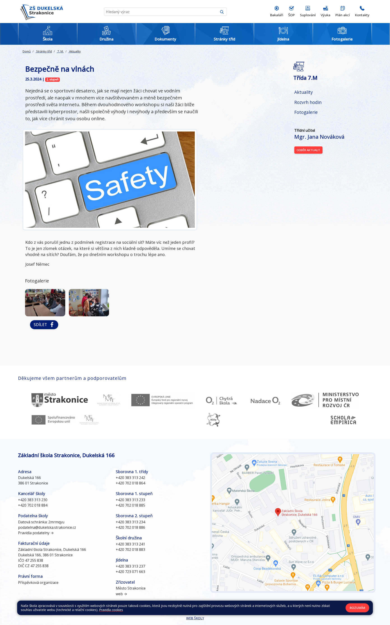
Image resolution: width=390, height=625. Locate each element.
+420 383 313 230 (32, 499)
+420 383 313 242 (130, 477)
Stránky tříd (43, 51)
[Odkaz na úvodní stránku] (40, 11)
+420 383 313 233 (130, 499)
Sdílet (41, 324)
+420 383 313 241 (130, 544)
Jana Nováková (319, 136)
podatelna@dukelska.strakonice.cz (47, 527)
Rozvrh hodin (308, 102)
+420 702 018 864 (130, 483)
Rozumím (357, 608)
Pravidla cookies (111, 610)
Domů (27, 51)
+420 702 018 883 (130, 549)
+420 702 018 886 (130, 527)
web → (121, 593)
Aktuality (74, 51)
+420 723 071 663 (130, 571)
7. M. (60, 51)
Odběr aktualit (308, 150)
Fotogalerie (306, 112)
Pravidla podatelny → (36, 532)
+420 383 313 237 (130, 566)
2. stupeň (52, 79)
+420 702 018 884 (32, 505)
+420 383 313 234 (130, 521)
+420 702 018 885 (130, 505)
